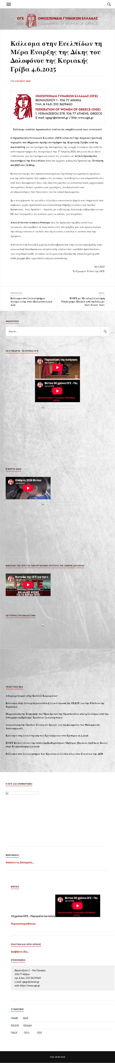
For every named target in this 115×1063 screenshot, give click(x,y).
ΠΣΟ (26, 1032)
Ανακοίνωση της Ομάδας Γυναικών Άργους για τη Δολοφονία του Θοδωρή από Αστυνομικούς (53, 726)
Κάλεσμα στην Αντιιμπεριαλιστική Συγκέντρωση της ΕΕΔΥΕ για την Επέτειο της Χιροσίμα (55, 704)
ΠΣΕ (39, 1032)
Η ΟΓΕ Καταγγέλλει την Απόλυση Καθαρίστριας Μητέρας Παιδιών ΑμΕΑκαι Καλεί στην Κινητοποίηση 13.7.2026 (57, 744)
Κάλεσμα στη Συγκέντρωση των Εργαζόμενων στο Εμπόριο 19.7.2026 (47, 735)
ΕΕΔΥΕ (15, 1025)
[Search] (106, 4)
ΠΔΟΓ (14, 1032)
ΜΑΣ (25, 1018)
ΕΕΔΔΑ (28, 1025)
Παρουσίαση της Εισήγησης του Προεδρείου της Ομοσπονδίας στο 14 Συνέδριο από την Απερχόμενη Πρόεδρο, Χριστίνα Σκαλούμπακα (57, 715)
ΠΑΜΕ (14, 1018)
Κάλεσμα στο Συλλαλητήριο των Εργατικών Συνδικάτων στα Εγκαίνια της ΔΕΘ (54, 753)
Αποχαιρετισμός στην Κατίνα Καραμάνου (31, 695)
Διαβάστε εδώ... (20, 951)
